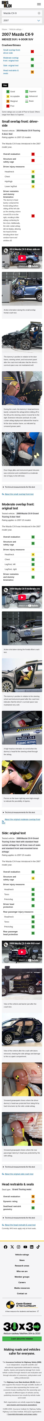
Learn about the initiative (22, 1339)
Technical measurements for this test (20, 487)
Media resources (22, 1288)
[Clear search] (39, 13)
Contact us (22, 1293)
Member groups (22, 1277)
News (22, 1260)
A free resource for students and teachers (20, 1311)
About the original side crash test (19, 1174)
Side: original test (10, 65)
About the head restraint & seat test (20, 1225)
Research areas (22, 1266)
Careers (22, 1282)
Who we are (22, 1271)
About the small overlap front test (19, 494)
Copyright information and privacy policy (22, 1414)
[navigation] (39, 4)
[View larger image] (22, 289)
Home (4, 29)
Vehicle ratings (15, 29)
